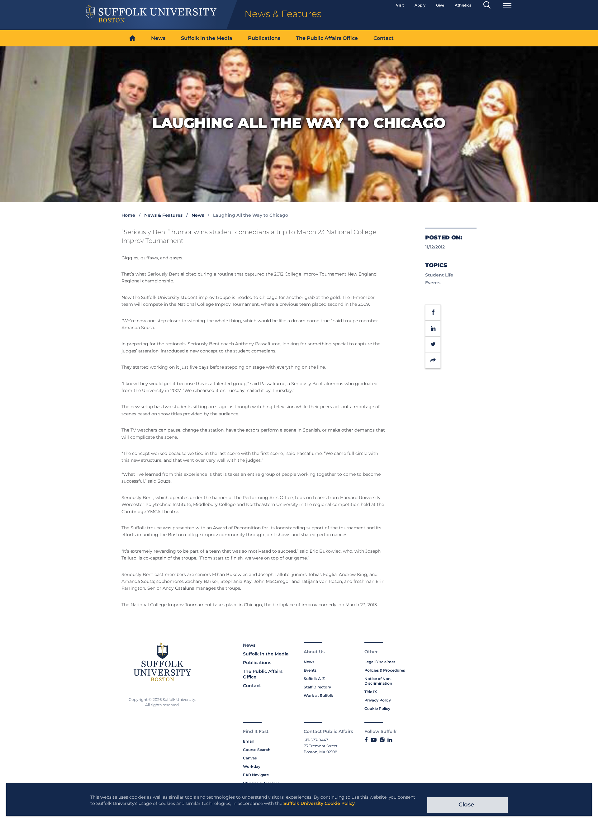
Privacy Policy (377, 700)
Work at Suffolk (318, 695)
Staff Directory (317, 687)
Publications (264, 38)
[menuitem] (132, 38)
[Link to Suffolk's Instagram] (382, 740)
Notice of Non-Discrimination (378, 681)
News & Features (163, 215)
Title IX (370, 691)
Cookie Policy (377, 708)
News (158, 38)
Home (128, 215)
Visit (400, 5)
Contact (383, 38)
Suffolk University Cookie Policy (319, 803)
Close (466, 804)
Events (310, 670)
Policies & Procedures (384, 670)
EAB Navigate (256, 774)
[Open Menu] (507, 5)
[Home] (132, 38)
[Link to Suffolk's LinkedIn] (389, 740)
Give (440, 5)
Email (248, 741)
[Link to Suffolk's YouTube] (374, 740)
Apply (420, 5)
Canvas (250, 758)
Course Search (256, 749)
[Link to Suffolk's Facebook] (366, 740)
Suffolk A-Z (314, 678)
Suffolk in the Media (206, 38)
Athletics (463, 5)
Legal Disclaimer (379, 661)
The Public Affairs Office (327, 38)
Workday (251, 766)
